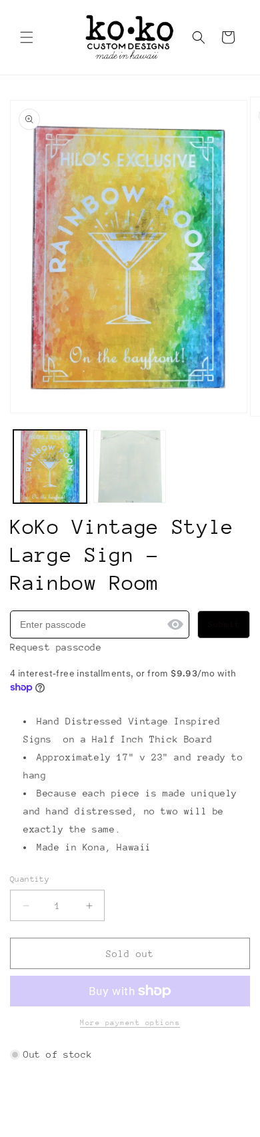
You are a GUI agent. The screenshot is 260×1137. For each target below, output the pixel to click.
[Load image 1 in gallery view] (50, 466)
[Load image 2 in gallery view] (130, 466)
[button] (26, 37)
